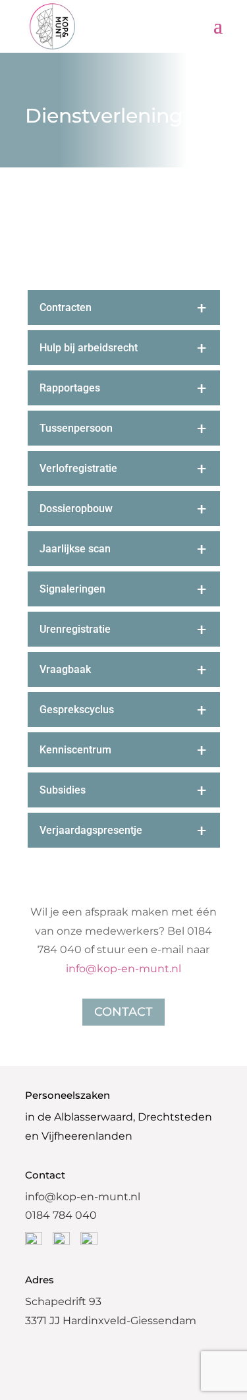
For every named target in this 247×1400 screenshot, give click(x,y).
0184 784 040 (61, 1215)
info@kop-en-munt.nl (123, 968)
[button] (61, 238)
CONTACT (123, 1012)
